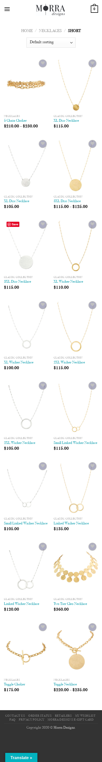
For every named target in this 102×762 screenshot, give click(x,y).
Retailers (63, 715)
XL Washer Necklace (68, 282)
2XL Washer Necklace (69, 362)
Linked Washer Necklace (71, 523)
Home (27, 31)
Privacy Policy (31, 719)
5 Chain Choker (15, 121)
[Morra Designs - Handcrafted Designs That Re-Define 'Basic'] (50, 9)
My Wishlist (85, 715)
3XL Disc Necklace (67, 201)
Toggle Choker (14, 684)
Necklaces (50, 31)
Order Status (40, 715)
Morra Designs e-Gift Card (71, 719)
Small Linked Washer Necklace (75, 443)
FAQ (12, 719)
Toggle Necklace (65, 684)
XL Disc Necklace (66, 121)
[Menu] (7, 9)
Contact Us (15, 715)
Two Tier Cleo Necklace (70, 604)
